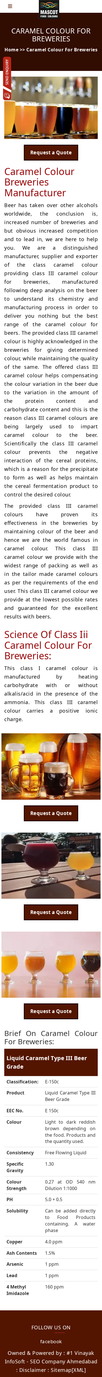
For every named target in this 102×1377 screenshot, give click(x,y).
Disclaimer (32, 1370)
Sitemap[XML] (68, 1370)
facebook (51, 1341)
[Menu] (11, 6)
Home (11, 50)
